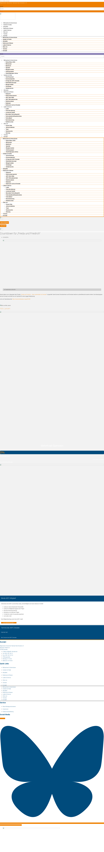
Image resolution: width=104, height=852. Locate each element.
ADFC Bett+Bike (10, 97)
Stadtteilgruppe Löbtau (12, 73)
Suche (1, 6)
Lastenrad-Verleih (10, 112)
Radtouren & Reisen (8, 28)
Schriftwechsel (10, 77)
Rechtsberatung (10, 120)
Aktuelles (5, 26)
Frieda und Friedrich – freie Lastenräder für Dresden (33, 294)
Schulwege (8, 86)
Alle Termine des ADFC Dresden (9, 637)
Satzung (8, 133)
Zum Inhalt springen (5, 1)
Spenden (8, 67)
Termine (5, 34)
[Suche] (1, 11)
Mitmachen (9, 64)
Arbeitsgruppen (10, 71)
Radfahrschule (9, 122)
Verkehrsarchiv (9, 88)
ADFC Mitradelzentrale (11, 99)
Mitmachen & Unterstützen (10, 23)
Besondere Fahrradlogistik (12, 114)
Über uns (5, 32)
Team (7, 129)
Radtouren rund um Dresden (13, 105)
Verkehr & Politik (7, 24)
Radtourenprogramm (11, 95)
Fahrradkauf (9, 118)
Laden (7, 108)
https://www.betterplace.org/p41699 (21, 299)
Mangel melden (9, 84)
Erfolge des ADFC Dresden (12, 80)
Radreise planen (10, 101)
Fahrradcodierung (10, 110)
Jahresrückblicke (10, 127)
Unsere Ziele (9, 125)
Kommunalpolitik (10, 79)
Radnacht (8, 93)
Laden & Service (7, 30)
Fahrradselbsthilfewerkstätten (14, 116)
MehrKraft (8, 65)
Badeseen (8, 103)
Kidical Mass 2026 (10, 62)
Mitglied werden (10, 69)
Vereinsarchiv (9, 131)
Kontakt (5, 35)
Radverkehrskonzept (11, 82)
